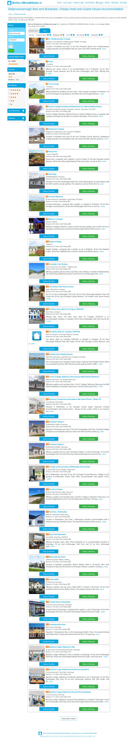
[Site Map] (93, 733)
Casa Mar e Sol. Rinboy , (58, 264)
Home (59, 3)
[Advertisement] (118, 54)
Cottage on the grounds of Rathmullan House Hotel (69, 467)
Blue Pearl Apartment (57, 534)
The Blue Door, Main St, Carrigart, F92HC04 (66, 309)
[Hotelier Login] (70, 733)
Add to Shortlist (49, 56)
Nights (10, 43)
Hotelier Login (78, 3)
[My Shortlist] (53, 733)
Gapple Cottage (55, 242)
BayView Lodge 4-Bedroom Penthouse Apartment (69, 669)
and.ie (27, 2)
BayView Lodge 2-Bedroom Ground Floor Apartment (70, 692)
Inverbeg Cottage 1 (56, 444)
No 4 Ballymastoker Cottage (59, 39)
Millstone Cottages (55, 219)
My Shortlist (90, 3)
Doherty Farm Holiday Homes (61, 354)
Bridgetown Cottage (56, 129)
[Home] (45, 733)
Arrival (10, 36)
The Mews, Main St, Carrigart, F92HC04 (64, 332)
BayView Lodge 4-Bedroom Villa (62, 647)
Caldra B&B (54, 579)
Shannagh (52, 174)
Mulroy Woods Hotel (57, 557)
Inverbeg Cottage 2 (56, 422)
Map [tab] (44, 31)
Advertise (114, 3)
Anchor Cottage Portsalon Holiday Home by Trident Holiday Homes (75, 106)
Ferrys (50, 61)
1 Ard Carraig (53, 84)
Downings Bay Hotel (57, 624)
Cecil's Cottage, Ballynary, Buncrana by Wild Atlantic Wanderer (74, 377)
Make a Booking (89, 56)
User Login (67, 3)
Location (11, 30)
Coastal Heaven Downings (59, 602)
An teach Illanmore (55, 197)
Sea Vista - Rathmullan (58, 512)
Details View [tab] (33, 31)
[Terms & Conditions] (82, 733)
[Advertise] (61, 733)
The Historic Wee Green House (61, 287)
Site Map (123, 3)
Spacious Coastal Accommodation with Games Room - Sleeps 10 (75, 399)
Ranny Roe (52, 151)
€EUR (107, 3)
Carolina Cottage (56, 489)
